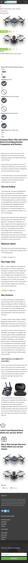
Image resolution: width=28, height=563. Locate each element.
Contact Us (4, 521)
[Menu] (2, 2)
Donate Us (3, 537)
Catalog (3, 526)
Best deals (4, 524)
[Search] (25, 2)
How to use (4, 534)
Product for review (5, 519)
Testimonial (4, 532)
